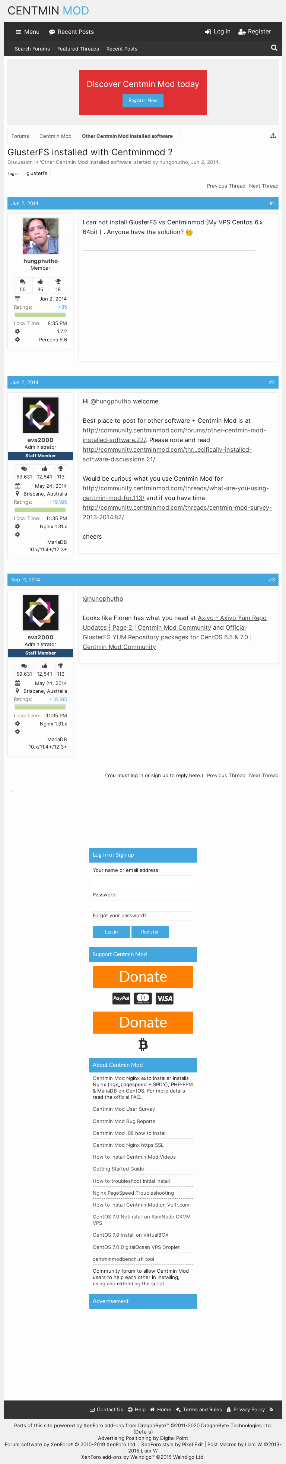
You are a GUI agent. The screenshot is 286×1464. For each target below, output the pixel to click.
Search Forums (32, 49)
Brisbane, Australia (45, 494)
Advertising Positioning (125, 1438)
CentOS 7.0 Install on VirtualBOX (131, 1235)
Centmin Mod (109, 1078)
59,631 (24, 477)
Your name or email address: (126, 870)
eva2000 (41, 440)
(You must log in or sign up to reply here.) (154, 775)
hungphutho (173, 162)
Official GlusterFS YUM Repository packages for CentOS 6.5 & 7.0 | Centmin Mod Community (167, 637)
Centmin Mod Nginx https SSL (128, 1145)
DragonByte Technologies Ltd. (236, 1425)
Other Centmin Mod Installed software (86, 162)
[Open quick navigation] (273, 136)
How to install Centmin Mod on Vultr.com (141, 1205)
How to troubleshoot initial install (131, 1181)
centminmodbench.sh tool (123, 1259)
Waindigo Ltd (188, 1457)
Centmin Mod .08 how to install (129, 1133)
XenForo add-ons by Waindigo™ (118, 1457)
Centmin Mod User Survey (124, 1109)
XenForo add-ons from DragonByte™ (126, 1425)
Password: (105, 894)
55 (23, 289)
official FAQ (127, 1097)
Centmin (48, 10)
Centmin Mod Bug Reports (124, 1121)
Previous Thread (226, 186)
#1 (272, 203)
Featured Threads (78, 49)
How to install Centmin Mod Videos (134, 1157)
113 (60, 477)
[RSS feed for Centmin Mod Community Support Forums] (272, 1409)
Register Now (143, 100)
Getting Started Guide (118, 1169)
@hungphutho (110, 401)
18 (58, 289)
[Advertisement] (138, 300)
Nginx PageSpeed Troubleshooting (133, 1193)
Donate (143, 977)
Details (143, 1432)
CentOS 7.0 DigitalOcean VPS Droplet (136, 1247)
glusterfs (36, 173)
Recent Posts (122, 49)
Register (150, 932)
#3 (272, 579)
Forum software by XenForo (71, 1444)
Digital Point (174, 1438)
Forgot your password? (120, 915)
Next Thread (264, 186)
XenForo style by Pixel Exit (172, 1444)
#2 (272, 382)
